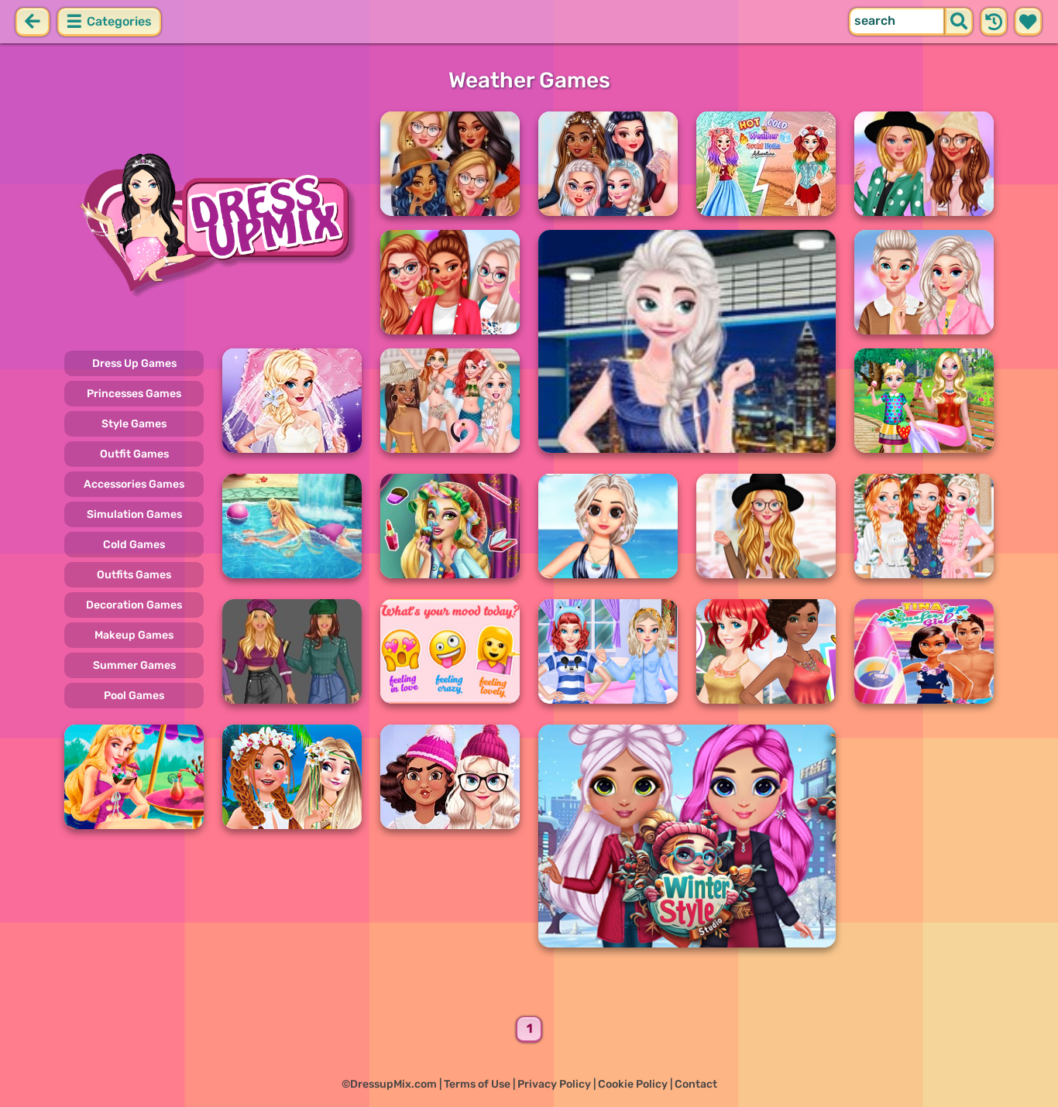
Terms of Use (477, 1084)
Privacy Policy (554, 1084)
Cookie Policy (633, 1084)
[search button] (959, 22)
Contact (696, 1084)
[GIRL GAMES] (213, 222)
